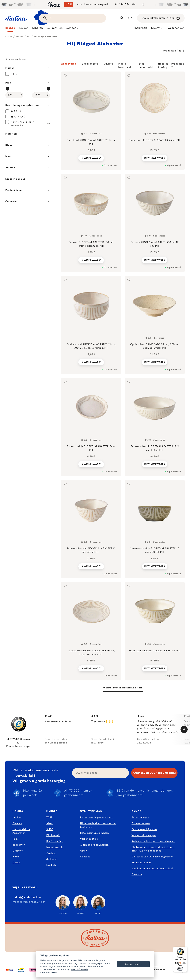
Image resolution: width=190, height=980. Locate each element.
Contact (85, 857)
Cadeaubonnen (141, 823)
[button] (123, 65)
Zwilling (51, 853)
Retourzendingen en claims (96, 817)
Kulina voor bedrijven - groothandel (153, 841)
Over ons (137, 874)
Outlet (16, 862)
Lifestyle (17, 851)
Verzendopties (89, 839)
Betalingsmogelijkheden (94, 833)
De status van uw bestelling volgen (152, 857)
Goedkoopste (89, 64)
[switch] (180, 969)
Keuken (17, 817)
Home (16, 857)
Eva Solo (51, 865)
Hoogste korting (163, 65)
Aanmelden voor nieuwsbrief (154, 773)
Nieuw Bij (157, 28)
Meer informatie (79, 969)
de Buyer (51, 859)
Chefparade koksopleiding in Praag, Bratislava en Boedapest (153, 849)
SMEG (49, 829)
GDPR (83, 851)
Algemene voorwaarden (94, 845)
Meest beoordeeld (125, 65)
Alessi (49, 823)
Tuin (15, 839)
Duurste (108, 64)
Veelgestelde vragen (144, 835)
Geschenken (176, 28)
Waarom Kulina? (141, 862)
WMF (49, 817)
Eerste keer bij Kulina (144, 829)
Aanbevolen (68, 64)
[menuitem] (10, 28)
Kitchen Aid (53, 835)
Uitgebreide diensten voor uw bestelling (98, 825)
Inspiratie (141, 28)
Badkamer (18, 845)
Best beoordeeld (146, 65)
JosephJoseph (54, 847)
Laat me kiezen (48, 972)
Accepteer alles (133, 964)
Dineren (17, 823)
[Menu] (185, 948)
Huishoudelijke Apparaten (21, 831)
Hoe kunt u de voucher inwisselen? (152, 868)
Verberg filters (17, 59)
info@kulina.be (26, 897)
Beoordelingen (140, 817)
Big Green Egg (54, 841)
